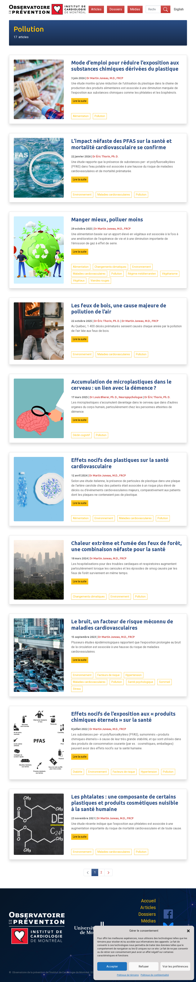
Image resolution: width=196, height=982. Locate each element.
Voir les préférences (175, 966)
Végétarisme (170, 273)
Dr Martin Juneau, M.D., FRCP (105, 78)
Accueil (148, 900)
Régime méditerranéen (142, 273)
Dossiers (115, 9)
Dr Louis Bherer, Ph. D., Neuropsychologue (116, 397)
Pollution (100, 116)
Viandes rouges (100, 280)
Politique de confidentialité (155, 975)
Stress (77, 688)
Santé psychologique (140, 681)
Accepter (112, 966)
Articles (96, 9)
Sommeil (164, 681)
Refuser (144, 966)
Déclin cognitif (81, 435)
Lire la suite (80, 100)
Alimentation (81, 116)
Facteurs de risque (108, 675)
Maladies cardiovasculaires (113, 194)
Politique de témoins (128, 975)
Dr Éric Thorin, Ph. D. (105, 156)
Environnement (82, 194)
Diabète (77, 771)
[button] (188, 931)
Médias (135, 9)
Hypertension (134, 675)
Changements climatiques (110, 266)
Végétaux (79, 280)
